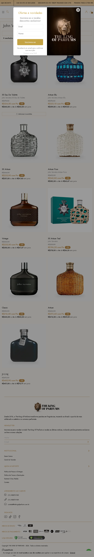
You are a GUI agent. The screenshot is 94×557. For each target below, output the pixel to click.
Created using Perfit (30, 53)
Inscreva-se (30, 42)
